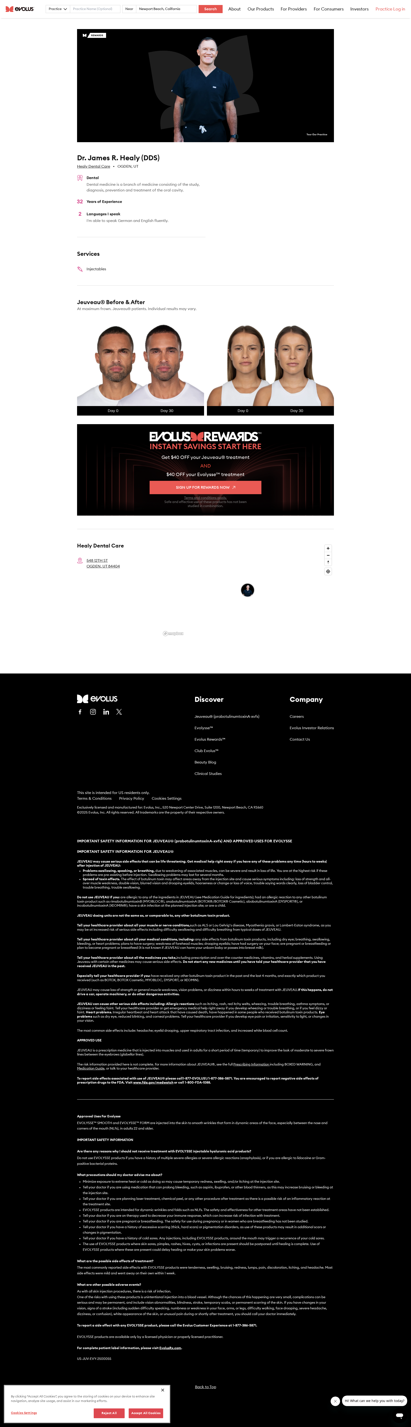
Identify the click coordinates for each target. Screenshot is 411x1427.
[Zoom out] (328, 555)
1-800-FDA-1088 (197, 1082)
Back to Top (205, 1387)
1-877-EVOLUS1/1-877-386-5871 (207, 1078)
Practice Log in (390, 9)
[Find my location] (328, 571)
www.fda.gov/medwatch (153, 1082)
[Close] (162, 1390)
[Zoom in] (328, 548)
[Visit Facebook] (80, 712)
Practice (55, 9)
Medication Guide (90, 1068)
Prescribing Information (251, 1064)
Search (210, 9)
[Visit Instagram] (93, 712)
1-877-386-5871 (244, 1325)
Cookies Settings (166, 798)
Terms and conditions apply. (205, 498)
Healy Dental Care (93, 166)
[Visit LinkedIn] (106, 712)
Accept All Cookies (146, 1413)
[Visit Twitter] (119, 712)
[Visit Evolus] (97, 698)
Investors (359, 9)
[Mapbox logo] (173, 633)
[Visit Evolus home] (21, 9)
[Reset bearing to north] (328, 562)
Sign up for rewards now (203, 487)
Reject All (109, 1413)
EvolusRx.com (170, 1348)
